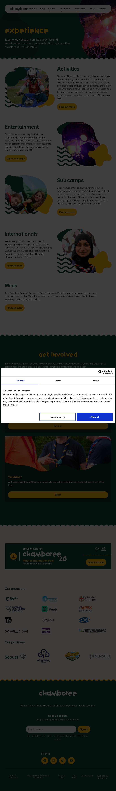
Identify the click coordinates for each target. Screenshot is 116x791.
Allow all (94, 417)
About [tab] (96, 380)
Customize (56, 417)
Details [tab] (58, 380)
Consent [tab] (20, 380)
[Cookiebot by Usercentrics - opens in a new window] (100, 372)
